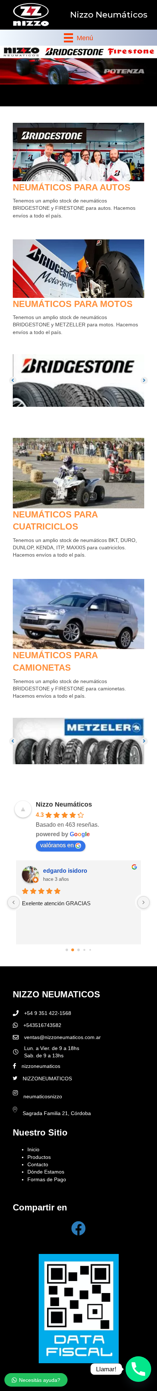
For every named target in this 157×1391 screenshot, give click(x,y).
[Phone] (138, 1369)
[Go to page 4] (90, 950)
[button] (12, 380)
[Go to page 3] (84, 950)
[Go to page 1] (73, 950)
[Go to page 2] (78, 949)
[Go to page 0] (67, 950)
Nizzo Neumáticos (64, 804)
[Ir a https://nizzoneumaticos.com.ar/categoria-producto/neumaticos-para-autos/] (78, 172)
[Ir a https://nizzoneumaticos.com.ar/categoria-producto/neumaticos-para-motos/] (78, 289)
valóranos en (57, 845)
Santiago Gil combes (71, 871)
